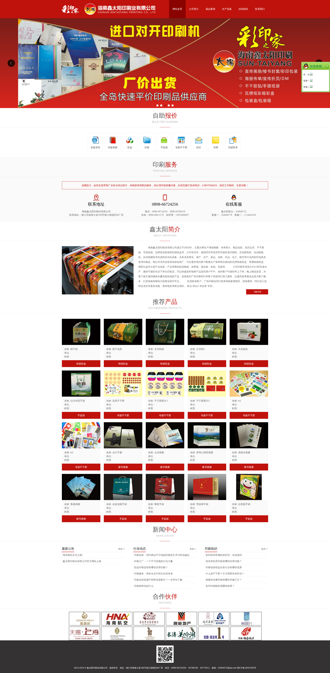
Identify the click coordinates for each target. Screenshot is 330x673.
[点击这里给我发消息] (312, 74)
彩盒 (129, 147)
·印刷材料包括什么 (143, 586)
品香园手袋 (244, 504)
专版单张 (95, 147)
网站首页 (177, 9)
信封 (198, 147)
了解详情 (257, 292)
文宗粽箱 (159, 349)
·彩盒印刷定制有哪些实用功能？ (150, 567)
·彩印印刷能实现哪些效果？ (220, 586)
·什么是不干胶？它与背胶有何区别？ (224, 573)
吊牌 (215, 147)
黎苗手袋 (159, 504)
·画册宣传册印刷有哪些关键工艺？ (223, 579)
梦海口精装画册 (204, 452)
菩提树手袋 (202, 504)
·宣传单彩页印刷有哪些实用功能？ (223, 561)
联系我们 (260, 9)
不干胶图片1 (161, 400)
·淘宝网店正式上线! (72, 555)
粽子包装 (117, 349)
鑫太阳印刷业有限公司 (97, 668)
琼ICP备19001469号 (246, 668)
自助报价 (243, 9)
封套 (147, 147)
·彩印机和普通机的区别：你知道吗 (223, 555)
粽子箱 (74, 349)
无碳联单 (233, 147)
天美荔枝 (243, 349)
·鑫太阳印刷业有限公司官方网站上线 (81, 561)
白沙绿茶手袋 (77, 400)
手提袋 (164, 147)
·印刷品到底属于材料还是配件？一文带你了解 (157, 579)
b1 (239, 400)
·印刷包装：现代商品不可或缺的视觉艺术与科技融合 (161, 555)
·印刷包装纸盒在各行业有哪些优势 (223, 567)
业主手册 (117, 452)
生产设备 (227, 9)
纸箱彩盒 (81, 363)
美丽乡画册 (244, 452)
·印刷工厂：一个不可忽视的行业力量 (153, 561)
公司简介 (194, 9)
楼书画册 (123, 467)
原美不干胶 (118, 400)
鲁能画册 (75, 504)
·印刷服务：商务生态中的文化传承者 (153, 573)
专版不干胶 (181, 147)
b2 (71, 452)
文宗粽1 (200, 349)
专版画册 (112, 147)
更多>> (121, 549)
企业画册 (159, 452)
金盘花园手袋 (119, 504)
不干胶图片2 (203, 400)
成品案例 (210, 9)
